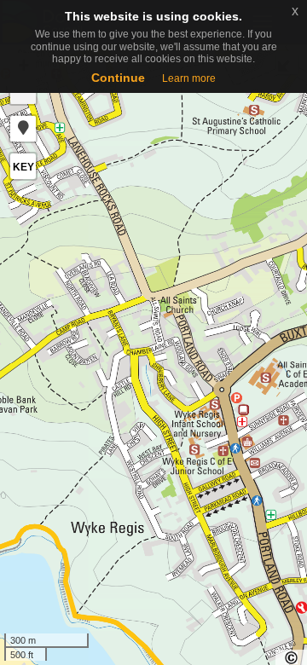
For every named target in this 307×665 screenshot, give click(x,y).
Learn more (189, 78)
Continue (118, 77)
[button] (23, 129)
